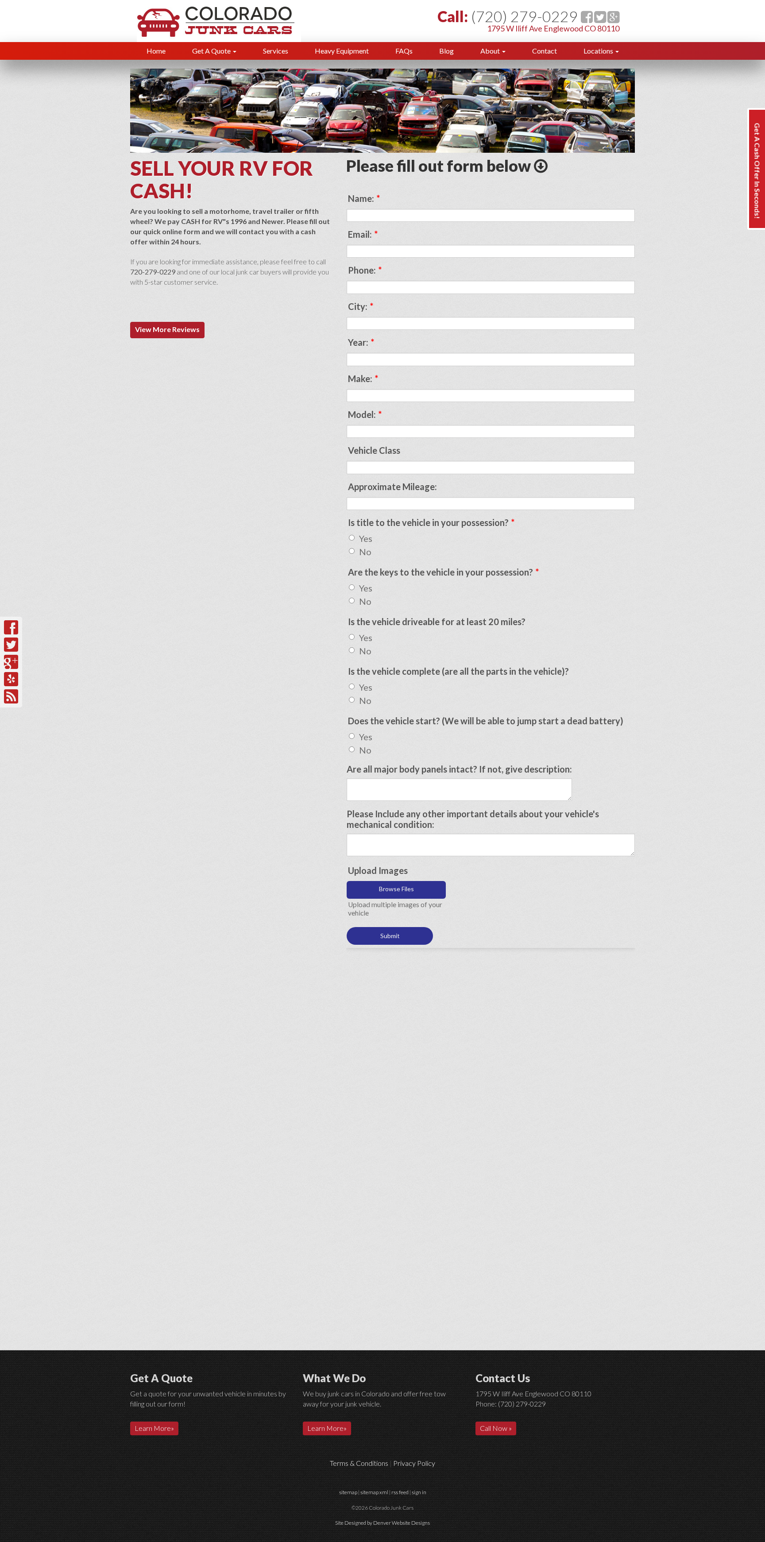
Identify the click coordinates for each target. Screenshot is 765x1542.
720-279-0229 (152, 271)
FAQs (404, 50)
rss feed (400, 1492)
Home (156, 50)
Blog (446, 50)
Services (275, 50)
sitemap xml (374, 1492)
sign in (419, 1492)
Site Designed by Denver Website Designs (382, 1522)
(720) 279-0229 (524, 16)
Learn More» (154, 1428)
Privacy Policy (414, 1463)
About (490, 50)
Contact (544, 50)
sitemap (348, 1492)
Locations (598, 50)
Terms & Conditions (359, 1463)
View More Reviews (167, 329)
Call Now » (496, 1428)
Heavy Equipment (342, 50)
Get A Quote (212, 50)
